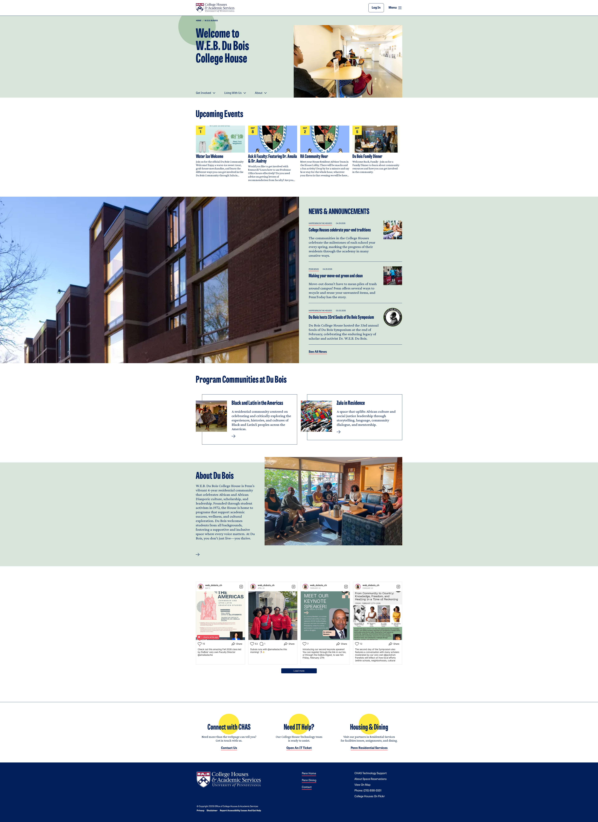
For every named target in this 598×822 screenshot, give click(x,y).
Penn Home (309, 773)
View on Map (362, 785)
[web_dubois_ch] (200, 586)
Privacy (200, 811)
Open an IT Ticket (299, 748)
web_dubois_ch (213, 585)
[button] (198, 554)
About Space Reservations (370, 779)
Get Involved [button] (203, 93)
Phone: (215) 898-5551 (367, 790)
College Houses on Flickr (369, 796)
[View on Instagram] (241, 587)
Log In (376, 7)
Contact (307, 787)
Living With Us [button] (233, 93)
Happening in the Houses (320, 223)
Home (198, 21)
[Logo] (229, 779)
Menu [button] (395, 7)
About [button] (258, 93)
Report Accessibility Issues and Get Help (240, 811)
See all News (318, 351)
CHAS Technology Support (370, 773)
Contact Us (229, 748)
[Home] (215, 7)
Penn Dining (309, 780)
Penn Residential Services (369, 748)
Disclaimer (212, 811)
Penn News (314, 269)
